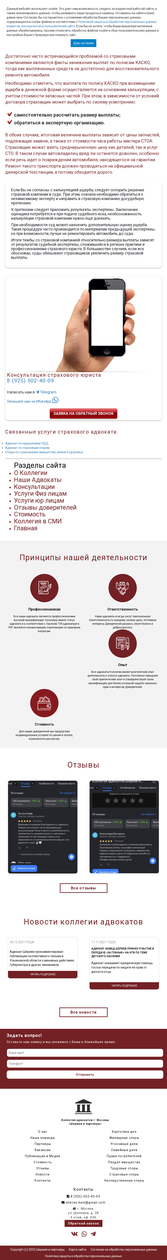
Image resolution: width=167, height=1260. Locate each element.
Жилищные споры (124, 1138)
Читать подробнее (43, 985)
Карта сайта (77, 1249)
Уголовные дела (124, 1144)
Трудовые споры (124, 1168)
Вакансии (43, 1150)
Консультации (34, 486)
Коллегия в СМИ (38, 521)
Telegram (47, 392)
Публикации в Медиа (42, 1156)
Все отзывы (83, 888)
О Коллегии (30, 473)
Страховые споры (124, 1174)
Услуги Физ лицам (40, 493)
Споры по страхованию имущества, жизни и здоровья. (44, 452)
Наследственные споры (124, 1180)
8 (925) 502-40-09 (30, 381)
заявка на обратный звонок (83, 413)
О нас (42, 1131)
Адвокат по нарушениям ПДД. (27, 443)
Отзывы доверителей (45, 507)
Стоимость (29, 514)
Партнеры (43, 1144)
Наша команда (42, 1138)
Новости (43, 1174)
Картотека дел (124, 1131)
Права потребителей (124, 1156)
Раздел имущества (124, 1162)
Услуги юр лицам (39, 500)
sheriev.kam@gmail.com (85, 1202)
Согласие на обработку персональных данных (124, 1249)
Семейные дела (124, 1150)
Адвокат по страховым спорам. (27, 447)
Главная (25, 528)
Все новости (83, 1012)
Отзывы (42, 1168)
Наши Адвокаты (38, 479)
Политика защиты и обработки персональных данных (83, 1256)
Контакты (43, 1180)
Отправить (85, 1074)
